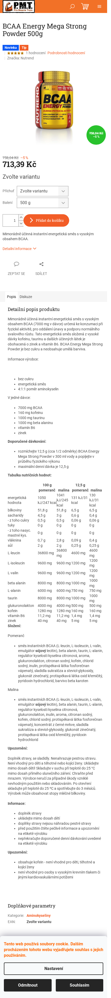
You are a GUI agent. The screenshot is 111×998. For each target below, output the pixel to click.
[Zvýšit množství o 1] (20, 217)
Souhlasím (79, 985)
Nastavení (53, 968)
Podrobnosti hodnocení (66, 53)
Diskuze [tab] (26, 297)
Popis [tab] (11, 297)
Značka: (20, 58)
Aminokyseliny (39, 915)
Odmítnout (27, 985)
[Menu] (99, 6)
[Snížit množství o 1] (20, 223)
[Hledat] (72, 6)
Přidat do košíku (50, 220)
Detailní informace (17, 249)
